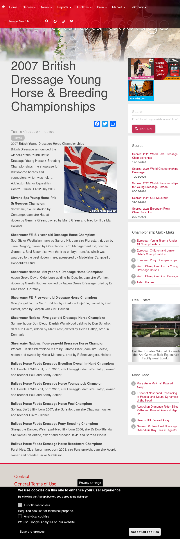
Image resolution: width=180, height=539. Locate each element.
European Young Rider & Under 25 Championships (157, 242)
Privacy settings (90, 482)
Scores (28, 7)
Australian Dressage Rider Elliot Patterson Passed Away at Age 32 (157, 410)
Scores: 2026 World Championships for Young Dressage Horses (155, 185)
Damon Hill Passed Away (153, 420)
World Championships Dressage (157, 276)
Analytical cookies (36, 516)
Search (145, 129)
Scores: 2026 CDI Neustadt (150, 198)
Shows (18, 137)
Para (101, 7)
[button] (135, 333)
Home (13, 7)
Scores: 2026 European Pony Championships (151, 210)
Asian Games (145, 282)
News (45, 7)
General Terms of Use (35, 484)
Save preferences (32, 531)
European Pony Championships (157, 260)
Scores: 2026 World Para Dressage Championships (155, 156)
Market (117, 7)
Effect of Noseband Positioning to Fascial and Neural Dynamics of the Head (157, 396)
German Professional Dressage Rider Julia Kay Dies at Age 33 (157, 428)
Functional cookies (37, 505)
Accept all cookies (145, 532)
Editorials (137, 7)
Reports (63, 7)
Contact (21, 476)
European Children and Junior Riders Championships (156, 252)
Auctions (83, 7)
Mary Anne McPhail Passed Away (155, 385)
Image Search (19, 21)
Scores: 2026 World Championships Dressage (155, 170)
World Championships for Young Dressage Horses (157, 268)
